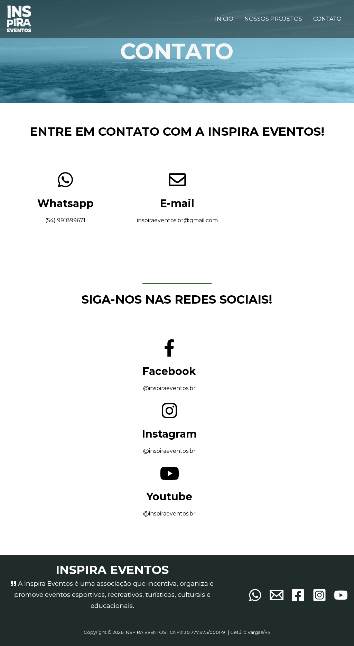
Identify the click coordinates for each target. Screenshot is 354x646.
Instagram (169, 434)
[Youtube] (341, 595)
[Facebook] (298, 595)
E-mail (177, 203)
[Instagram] (319, 595)
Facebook (169, 371)
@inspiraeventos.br (169, 451)
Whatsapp (65, 203)
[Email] (276, 595)
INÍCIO (224, 19)
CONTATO (327, 19)
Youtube (169, 496)
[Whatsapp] (255, 595)
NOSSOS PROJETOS (273, 19)
